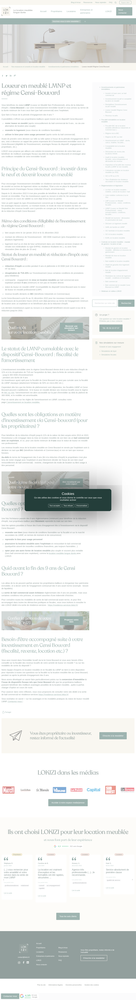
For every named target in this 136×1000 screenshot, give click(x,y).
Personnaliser (81, 506)
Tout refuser (68, 506)
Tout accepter (54, 506)
